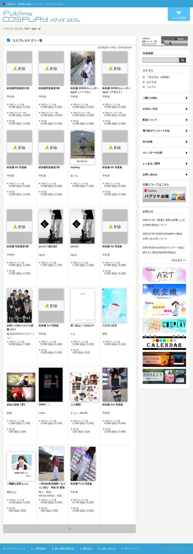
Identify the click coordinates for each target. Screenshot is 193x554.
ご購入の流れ (150, 97)
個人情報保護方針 (64, 548)
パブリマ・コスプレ (164, 325)
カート (179, 14)
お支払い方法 (150, 108)
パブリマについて (15, 548)
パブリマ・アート (164, 274)
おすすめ (151, 82)
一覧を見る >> (178, 260)
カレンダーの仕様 (152, 152)
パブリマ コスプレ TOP (16, 28)
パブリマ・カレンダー (164, 342)
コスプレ (151, 87)
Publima (9, 4)
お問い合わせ (150, 174)
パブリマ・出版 (164, 194)
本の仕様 (147, 141)
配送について (150, 119)
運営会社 (88, 548)
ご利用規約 (40, 548)
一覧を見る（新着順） (159, 77)
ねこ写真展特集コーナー (164, 359)
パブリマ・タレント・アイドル (164, 308)
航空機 (164, 291)
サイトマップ (131, 548)
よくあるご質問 (151, 163)
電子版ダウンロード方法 (156, 130)
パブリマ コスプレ (41, 16)
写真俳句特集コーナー (164, 376)
